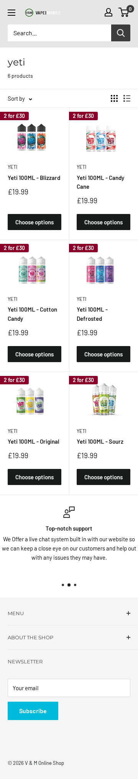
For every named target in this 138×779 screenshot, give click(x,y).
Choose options (34, 222)
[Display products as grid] (114, 98)
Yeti (12, 167)
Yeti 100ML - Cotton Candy (32, 314)
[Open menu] (11, 13)
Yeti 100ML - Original (33, 441)
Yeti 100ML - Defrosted (92, 314)
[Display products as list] (126, 98)
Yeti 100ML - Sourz (100, 441)
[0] (124, 12)
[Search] (120, 32)
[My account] (108, 12)
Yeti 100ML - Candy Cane (100, 182)
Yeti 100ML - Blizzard (34, 177)
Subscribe (33, 710)
